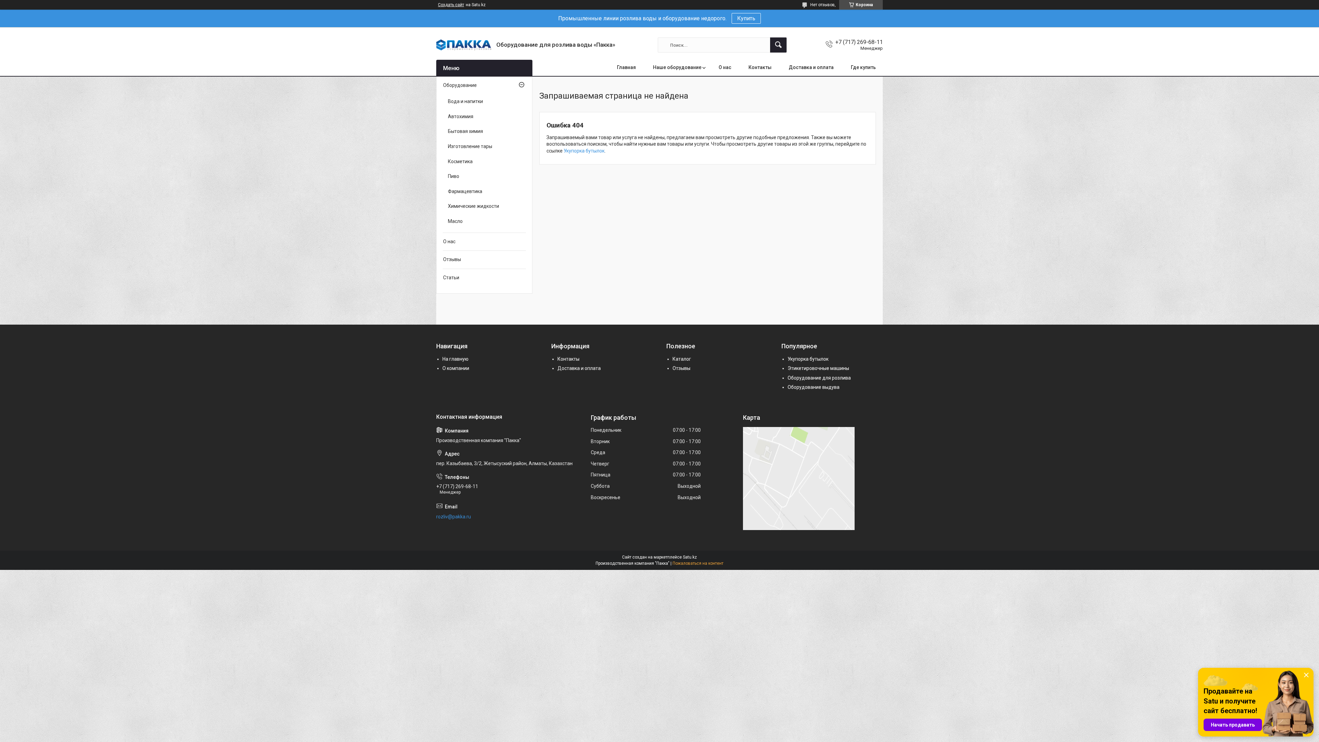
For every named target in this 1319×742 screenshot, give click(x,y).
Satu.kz (690, 557)
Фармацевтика (465, 191)
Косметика (460, 161)
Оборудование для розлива (819, 378)
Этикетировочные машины (818, 368)
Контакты (759, 67)
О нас (725, 67)
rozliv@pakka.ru (453, 516)
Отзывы (452, 259)
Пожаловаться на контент (698, 563)
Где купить (863, 67)
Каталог (682, 359)
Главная (626, 67)
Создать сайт (451, 4)
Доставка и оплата (811, 67)
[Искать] (778, 45)
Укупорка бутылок (584, 151)
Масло (455, 221)
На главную (455, 359)
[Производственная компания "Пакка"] (463, 45)
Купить (746, 18)
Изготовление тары (470, 146)
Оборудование (460, 85)
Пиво (453, 176)
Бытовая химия (465, 131)
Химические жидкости (473, 206)
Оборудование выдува (813, 387)
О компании (455, 368)
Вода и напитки (465, 101)
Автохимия (460, 116)
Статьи (451, 277)
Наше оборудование (677, 67)
